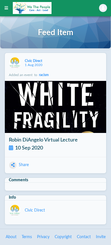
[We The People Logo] (49, 8)
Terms (27, 237)
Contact (84, 237)
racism (44, 75)
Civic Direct (34, 61)
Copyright (63, 237)
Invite (101, 237)
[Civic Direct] (15, 63)
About (11, 237)
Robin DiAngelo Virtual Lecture (43, 140)
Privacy (43, 237)
